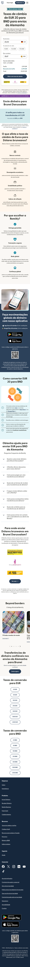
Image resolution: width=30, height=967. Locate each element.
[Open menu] (27, 2)
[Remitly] (2, 2)
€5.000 (22, 49)
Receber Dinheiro (7, 803)
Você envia (6, 38)
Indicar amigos (6, 844)
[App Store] (15, 340)
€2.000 (13, 49)
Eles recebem (6, 53)
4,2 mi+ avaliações (15, 326)
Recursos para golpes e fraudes (11, 833)
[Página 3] (15, 646)
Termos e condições (22, 92)
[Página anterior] (10, 646)
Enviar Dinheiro (6, 799)
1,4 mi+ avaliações (16, 328)
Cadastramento (6, 814)
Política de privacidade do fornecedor (12, 889)
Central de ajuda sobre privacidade (12, 897)
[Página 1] (11, 646)
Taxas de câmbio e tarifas (9, 825)
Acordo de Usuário (7, 878)
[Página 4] (17, 646)
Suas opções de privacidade (10, 893)
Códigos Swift (6, 829)
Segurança (5, 901)
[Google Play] (15, 334)
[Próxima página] (20, 646)
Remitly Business (6, 807)
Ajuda (3, 855)
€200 (6, 49)
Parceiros (4, 836)
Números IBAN (6, 840)
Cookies (4, 908)
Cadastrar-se (20, 2)
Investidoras (5, 788)
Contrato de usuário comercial (10, 882)
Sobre (3, 785)
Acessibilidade (6, 904)
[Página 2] (13, 646)
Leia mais (5, 638)
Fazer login (10, 2)
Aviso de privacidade (8, 886)
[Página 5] (18, 646)
